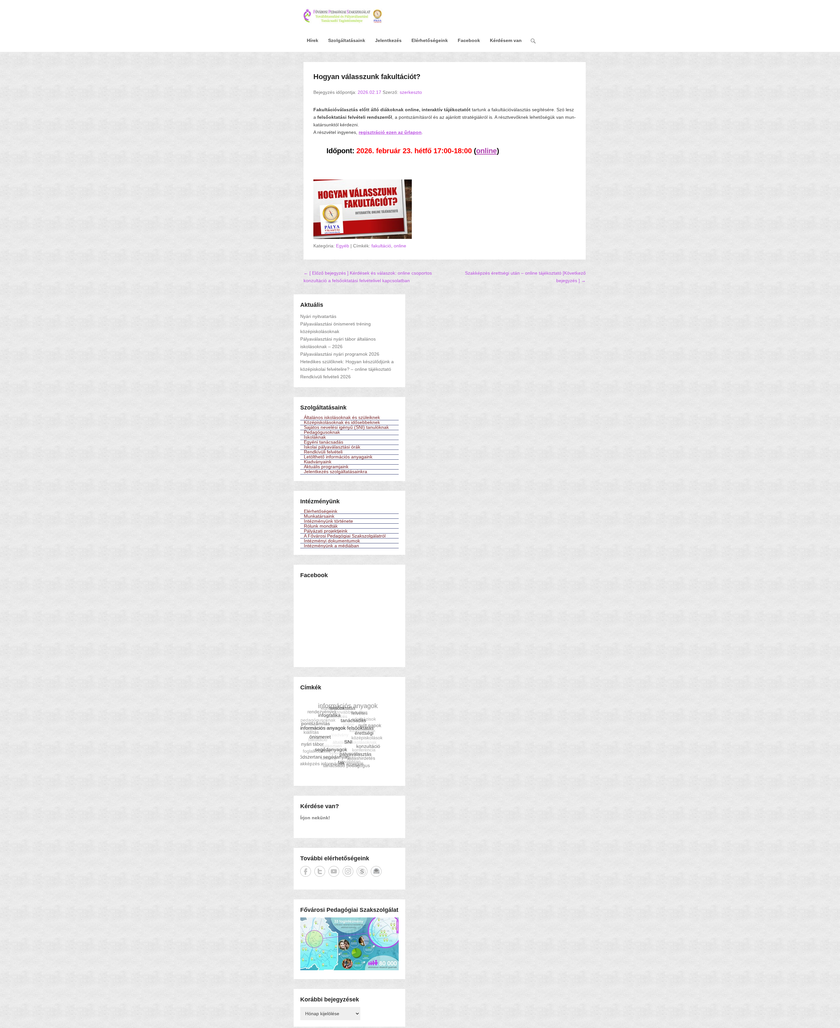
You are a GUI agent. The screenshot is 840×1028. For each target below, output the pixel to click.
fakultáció (381, 245)
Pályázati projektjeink (325, 531)
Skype (362, 871)
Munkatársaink (319, 516)
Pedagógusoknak (322, 432)
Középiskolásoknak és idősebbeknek (342, 422)
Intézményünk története (328, 521)
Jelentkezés (388, 40)
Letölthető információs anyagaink (338, 457)
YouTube (333, 871)
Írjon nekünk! (315, 817)
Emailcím (376, 871)
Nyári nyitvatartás (318, 316)
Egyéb (342, 245)
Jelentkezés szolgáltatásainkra (335, 471)
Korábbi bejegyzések (329, 999)
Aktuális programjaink (326, 467)
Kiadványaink (317, 462)
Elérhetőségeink (429, 40)
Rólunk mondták (321, 526)
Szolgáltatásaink (346, 40)
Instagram (348, 871)
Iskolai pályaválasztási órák (332, 447)
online (400, 245)
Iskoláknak (315, 437)
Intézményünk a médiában (331, 545)
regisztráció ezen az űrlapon (390, 132)
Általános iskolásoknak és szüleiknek (342, 417)
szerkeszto (411, 92)
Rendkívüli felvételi (323, 452)
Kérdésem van (506, 40)
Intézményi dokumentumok (332, 540)
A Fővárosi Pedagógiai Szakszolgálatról (345, 535)
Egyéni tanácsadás (323, 442)
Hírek (312, 40)
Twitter (319, 871)
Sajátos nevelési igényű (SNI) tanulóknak (346, 427)
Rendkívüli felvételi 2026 (325, 376)
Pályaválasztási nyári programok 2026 (339, 354)
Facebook (469, 40)
